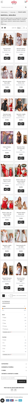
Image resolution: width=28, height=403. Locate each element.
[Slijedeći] (11, 295)
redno (5, 28)
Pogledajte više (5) (7, 332)
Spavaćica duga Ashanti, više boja (7, 114)
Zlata (15, 323)
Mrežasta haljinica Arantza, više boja (21, 49)
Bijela (15, 317)
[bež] (21, 203)
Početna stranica (4, 12)
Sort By (14, 28)
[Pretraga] (25, 7)
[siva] (7, 137)
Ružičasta (15, 329)
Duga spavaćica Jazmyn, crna (7, 49)
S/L (15, 348)
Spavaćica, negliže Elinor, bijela (7, 246)
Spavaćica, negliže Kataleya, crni (21, 114)
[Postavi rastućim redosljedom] (26, 28)
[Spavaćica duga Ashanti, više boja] (7, 105)
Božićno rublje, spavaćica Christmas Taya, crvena (7, 214)
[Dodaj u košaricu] (5, 58)
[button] (25, 2)
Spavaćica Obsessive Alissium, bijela (21, 279)
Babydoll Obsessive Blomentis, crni (7, 278)
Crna (15, 320)
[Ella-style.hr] (14, 2)
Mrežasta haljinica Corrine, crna (21, 82)
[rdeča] (7, 170)
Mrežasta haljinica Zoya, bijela (7, 82)
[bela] (21, 39)
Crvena (15, 326)
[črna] (7, 39)
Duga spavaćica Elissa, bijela (21, 246)
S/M (15, 345)
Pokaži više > (4, 24)
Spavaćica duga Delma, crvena (7, 180)
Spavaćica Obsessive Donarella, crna (21, 148)
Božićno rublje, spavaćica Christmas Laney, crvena (21, 181)
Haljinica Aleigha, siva (7, 147)
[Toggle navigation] (2, 2)
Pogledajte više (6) (7, 354)
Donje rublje (12, 12)
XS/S (15, 340)
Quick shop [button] (8, 58)
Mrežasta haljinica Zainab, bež (21, 213)
